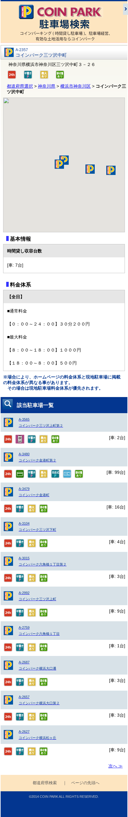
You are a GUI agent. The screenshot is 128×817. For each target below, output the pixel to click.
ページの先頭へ (85, 783)
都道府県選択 (20, 86)
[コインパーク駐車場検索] (64, 39)
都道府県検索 (45, 783)
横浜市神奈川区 (75, 86)
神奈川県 (46, 86)
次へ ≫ (115, 765)
